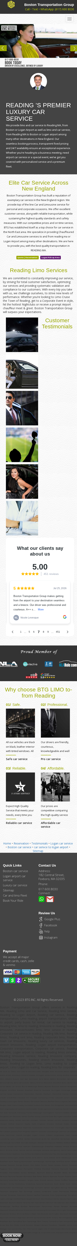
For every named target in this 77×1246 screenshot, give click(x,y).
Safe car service (16, 759)
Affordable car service (50, 824)
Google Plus (51, 919)
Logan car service (61, 843)
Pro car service (51, 759)
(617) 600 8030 (64, 9)
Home (7, 843)
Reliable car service (19, 823)
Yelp (46, 931)
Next (72, 50)
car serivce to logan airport (51, 847)
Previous (5, 50)
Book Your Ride (13, 900)
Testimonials (39, 843)
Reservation (21, 843)
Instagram (50, 937)
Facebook (50, 925)
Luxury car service (15, 885)
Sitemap (38, 851)
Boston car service (19, 847)
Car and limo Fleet (15, 895)
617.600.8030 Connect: (48, 891)
